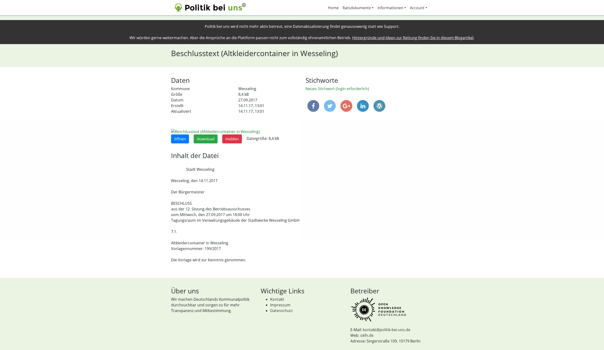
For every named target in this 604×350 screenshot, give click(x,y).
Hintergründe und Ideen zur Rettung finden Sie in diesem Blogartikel (413, 37)
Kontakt (277, 299)
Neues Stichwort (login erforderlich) (337, 88)
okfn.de (366, 335)
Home (333, 7)
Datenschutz (281, 310)
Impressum (280, 305)
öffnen (180, 139)
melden (232, 139)
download (205, 139)
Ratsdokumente (357, 7)
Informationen (390, 7)
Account (417, 7)
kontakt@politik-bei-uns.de (386, 329)
